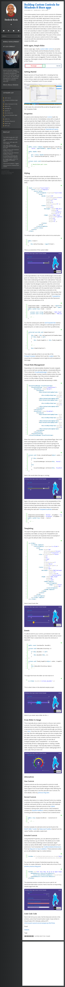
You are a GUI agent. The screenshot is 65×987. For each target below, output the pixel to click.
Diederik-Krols (37, 10)
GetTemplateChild (50, 323)
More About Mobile (10, 85)
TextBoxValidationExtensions (52, 847)
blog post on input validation (38, 849)
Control (49, 117)
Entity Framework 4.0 (11, 104)
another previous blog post (32, 866)
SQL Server (9, 113)
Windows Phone (10, 121)
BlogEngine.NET (10, 172)
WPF (7, 125)
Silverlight (8, 108)
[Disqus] (43, 963)
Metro (7, 106)
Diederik (26, 930)
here (29, 731)
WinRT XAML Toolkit (30, 829)
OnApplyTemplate (29, 356)
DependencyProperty (52, 129)
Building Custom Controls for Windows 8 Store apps (42, 6)
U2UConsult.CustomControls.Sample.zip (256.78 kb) (39, 923)
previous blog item (43, 793)
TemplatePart (56, 296)
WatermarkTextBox (45, 829)
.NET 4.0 (8, 98)
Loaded (51, 356)
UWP (7, 119)
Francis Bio (9, 173)
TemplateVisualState (45, 509)
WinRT (7, 123)
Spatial (7, 110)
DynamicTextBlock (37, 810)
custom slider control (46, 49)
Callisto (53, 806)
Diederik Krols (11, 19)
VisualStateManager (41, 372)
